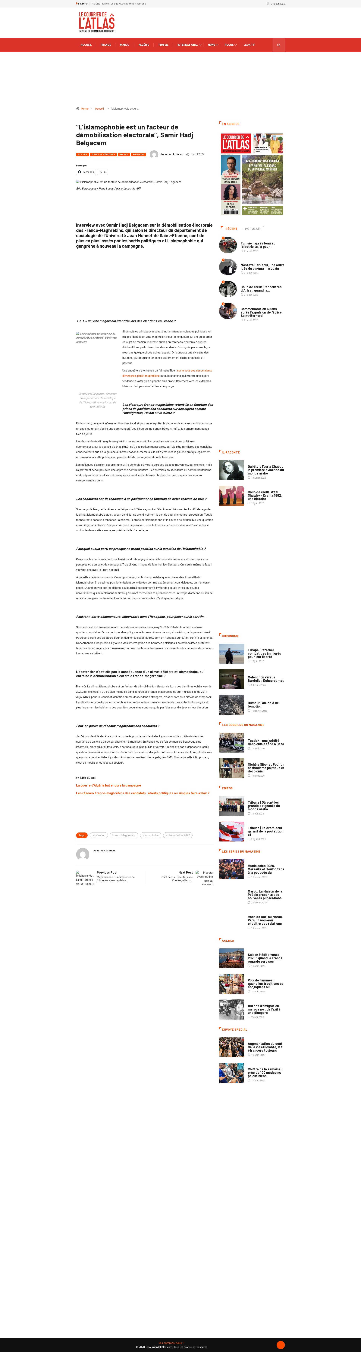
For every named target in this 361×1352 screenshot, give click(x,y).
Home (85, 108)
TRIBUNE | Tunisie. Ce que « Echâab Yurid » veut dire (118, 3)
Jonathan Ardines (172, 154)
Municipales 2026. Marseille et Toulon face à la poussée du (266, 869)
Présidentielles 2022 (178, 835)
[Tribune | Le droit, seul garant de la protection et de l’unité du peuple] (231, 831)
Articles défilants (103, 154)
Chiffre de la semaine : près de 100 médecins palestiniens (265, 1072)
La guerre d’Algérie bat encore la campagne (108, 785)
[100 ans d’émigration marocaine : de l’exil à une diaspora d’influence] (231, 1009)
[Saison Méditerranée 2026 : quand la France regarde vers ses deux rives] (231, 958)
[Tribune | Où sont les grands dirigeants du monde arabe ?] (231, 806)
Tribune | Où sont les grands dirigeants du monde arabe (264, 805)
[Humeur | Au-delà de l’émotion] (231, 705)
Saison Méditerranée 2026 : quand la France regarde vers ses (265, 958)
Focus (229, 44)
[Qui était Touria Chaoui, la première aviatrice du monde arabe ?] (231, 470)
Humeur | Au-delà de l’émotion (263, 704)
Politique (138, 154)
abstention (99, 835)
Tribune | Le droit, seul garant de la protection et (265, 831)
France (106, 44)
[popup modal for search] (279, 45)
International (187, 44)
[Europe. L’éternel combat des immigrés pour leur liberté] (231, 654)
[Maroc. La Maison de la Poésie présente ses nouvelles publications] (231, 895)
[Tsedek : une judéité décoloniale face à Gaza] (231, 743)
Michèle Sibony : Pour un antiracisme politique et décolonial (266, 767)
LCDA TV (249, 44)
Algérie (144, 44)
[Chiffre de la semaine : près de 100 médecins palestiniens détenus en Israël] (231, 1073)
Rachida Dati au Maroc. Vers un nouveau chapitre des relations (265, 920)
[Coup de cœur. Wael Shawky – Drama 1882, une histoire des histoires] (231, 496)
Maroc (125, 44)
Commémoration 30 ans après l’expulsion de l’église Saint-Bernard (261, 312)
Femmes (252, 760)
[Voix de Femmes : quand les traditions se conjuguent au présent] (231, 984)
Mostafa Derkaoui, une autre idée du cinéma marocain (262, 266)
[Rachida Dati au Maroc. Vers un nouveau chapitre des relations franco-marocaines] (231, 920)
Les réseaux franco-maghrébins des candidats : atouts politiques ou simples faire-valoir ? (142, 793)
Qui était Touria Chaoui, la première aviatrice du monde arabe (266, 469)
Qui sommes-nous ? (171, 1343)
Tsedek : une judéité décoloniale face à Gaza (266, 742)
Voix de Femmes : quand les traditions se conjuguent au (266, 983)
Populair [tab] (253, 229)
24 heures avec (257, 913)
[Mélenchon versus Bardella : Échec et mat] (231, 679)
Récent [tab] (231, 229)
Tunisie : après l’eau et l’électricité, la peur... (258, 245)
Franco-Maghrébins (124, 835)
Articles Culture (258, 463)
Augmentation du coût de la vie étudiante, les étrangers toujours (265, 1046)
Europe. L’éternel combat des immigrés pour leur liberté (264, 653)
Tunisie (163, 44)
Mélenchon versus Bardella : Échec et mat (266, 679)
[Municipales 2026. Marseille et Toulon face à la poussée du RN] (231, 869)
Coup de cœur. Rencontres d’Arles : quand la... (261, 288)
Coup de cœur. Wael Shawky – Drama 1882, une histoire (265, 495)
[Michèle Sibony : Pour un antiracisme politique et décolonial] (231, 768)
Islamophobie (151, 835)
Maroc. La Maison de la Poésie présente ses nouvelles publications (265, 894)
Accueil (86, 44)
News (211, 44)
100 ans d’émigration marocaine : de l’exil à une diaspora (264, 1009)
